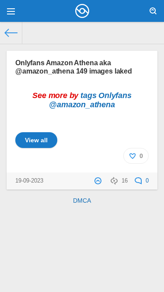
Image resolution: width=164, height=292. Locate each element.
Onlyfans (115, 95)
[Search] (153, 11)
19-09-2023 (29, 181)
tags (88, 95)
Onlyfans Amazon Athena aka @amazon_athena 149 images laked (73, 67)
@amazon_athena (82, 104)
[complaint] (99, 181)
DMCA (82, 200)
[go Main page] (82, 11)
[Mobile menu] (11, 11)
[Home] (11, 33)
